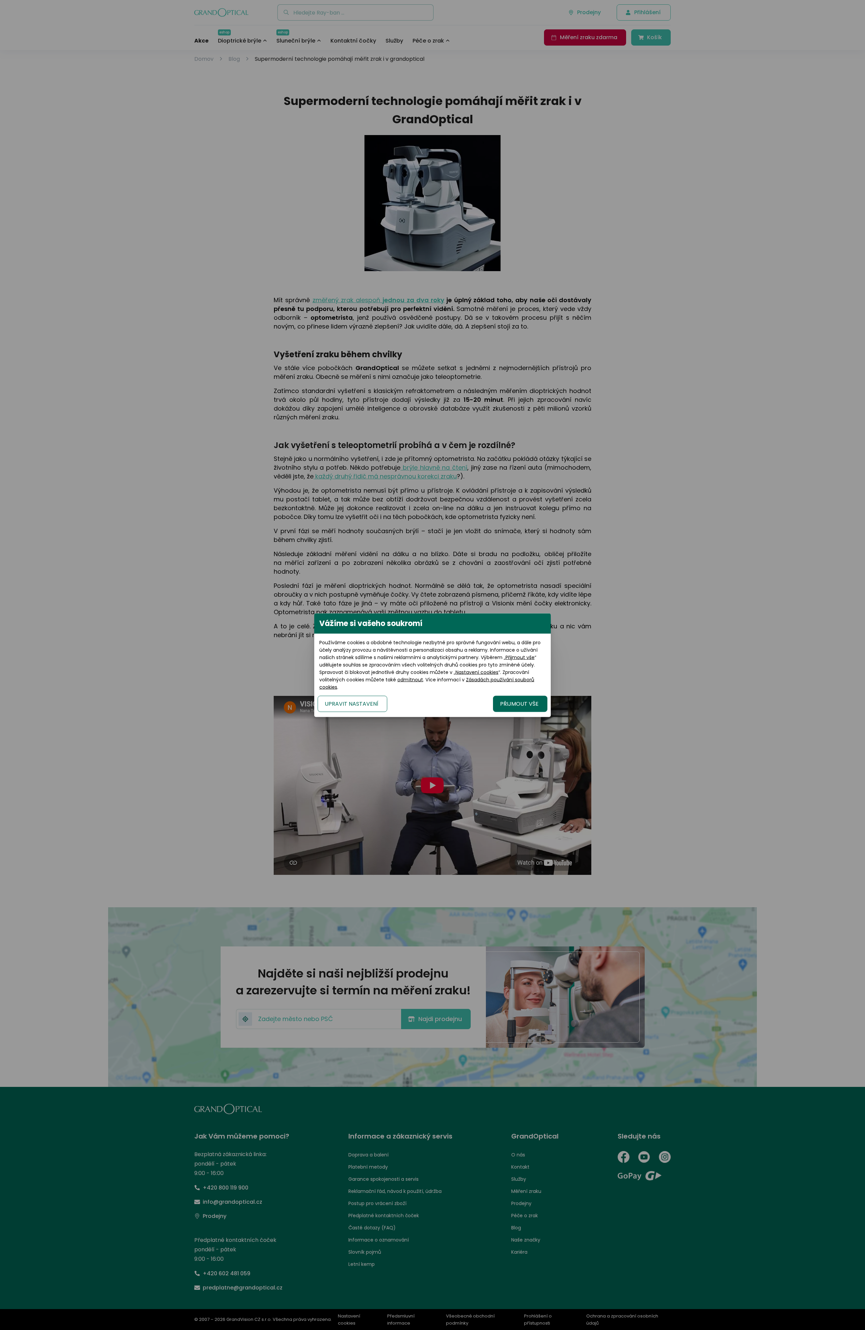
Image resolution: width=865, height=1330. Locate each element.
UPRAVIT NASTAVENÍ (351, 703)
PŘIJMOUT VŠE (519, 703)
